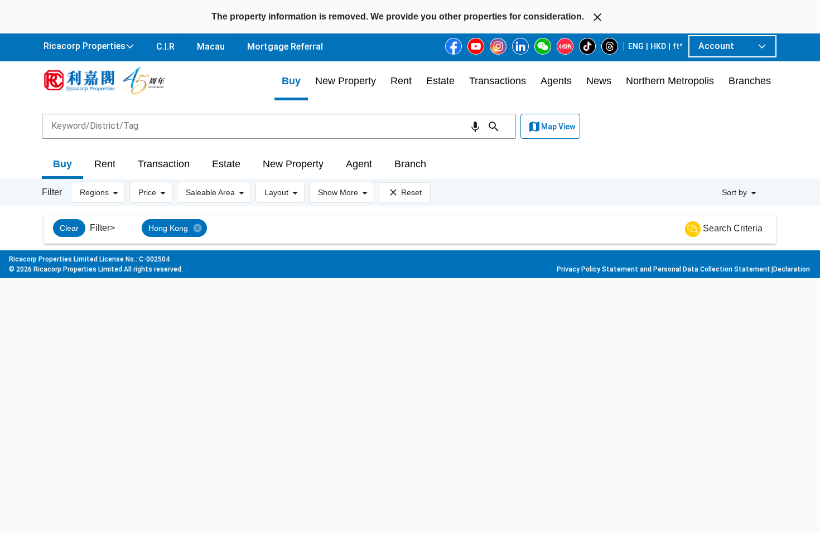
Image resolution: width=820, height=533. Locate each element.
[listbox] (413, 229)
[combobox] (278, 126)
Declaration (791, 269)
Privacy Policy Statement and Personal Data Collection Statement (663, 269)
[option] (69, 228)
